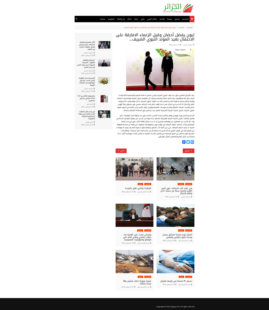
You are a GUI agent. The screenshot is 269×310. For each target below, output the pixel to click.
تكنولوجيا (111, 19)
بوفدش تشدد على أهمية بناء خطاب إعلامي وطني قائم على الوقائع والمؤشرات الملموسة (137, 237)
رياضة (136, 19)
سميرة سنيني (187, 45)
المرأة (129, 19)
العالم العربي (152, 19)
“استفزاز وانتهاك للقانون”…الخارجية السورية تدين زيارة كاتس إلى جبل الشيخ (86, 64)
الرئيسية (185, 19)
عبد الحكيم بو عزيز (143, 192)
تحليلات (181, 184)
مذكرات (102, 19)
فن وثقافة (121, 19)
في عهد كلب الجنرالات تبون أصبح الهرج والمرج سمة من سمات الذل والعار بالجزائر (176, 190)
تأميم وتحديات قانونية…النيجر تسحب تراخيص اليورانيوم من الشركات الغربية (86, 81)
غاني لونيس (89, 122)
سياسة (169, 19)
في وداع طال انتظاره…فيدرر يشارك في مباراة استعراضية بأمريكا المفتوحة (86, 115)
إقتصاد (162, 19)
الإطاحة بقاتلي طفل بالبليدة (138, 188)
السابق (187, 150)
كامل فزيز (90, 104)
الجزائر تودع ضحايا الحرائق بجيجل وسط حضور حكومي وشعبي (177, 236)
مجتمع (177, 19)
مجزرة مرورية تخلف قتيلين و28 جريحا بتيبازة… (137, 282)
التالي (122, 150)
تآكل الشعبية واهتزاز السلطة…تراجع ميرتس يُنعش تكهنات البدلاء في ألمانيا (87, 46)
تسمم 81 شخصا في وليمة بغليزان (176, 281)
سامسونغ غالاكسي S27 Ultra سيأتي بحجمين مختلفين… (86, 98)
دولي (143, 19)
